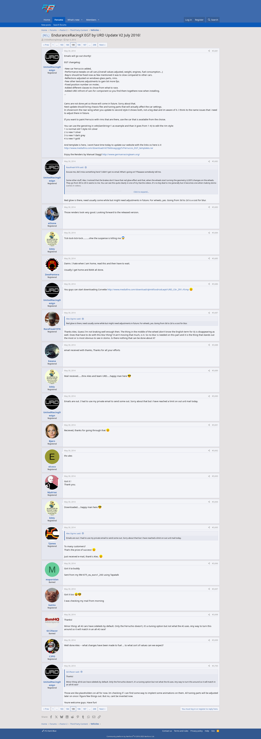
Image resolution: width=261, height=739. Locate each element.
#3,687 (215, 312)
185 (73, 44)
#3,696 (215, 563)
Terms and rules (181, 730)
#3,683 (215, 207)
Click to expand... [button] (141, 191)
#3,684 (215, 232)
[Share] (209, 51)
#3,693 (215, 476)
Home (47, 19)
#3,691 (215, 425)
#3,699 (215, 640)
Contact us (167, 730)
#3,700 (215, 666)
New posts (46, 24)
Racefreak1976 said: (75, 167)
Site (213, 730)
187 (84, 44)
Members (91, 19)
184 (67, 44)
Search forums (59, 24)
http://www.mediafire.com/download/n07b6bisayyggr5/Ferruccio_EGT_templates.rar (108, 147)
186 (79, 44)
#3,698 (215, 614)
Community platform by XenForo (131, 736)
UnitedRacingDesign (53, 39)
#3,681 (215, 51)
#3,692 (215, 450)
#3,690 (215, 396)
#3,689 (215, 370)
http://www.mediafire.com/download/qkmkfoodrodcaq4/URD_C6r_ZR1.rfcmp (148, 289)
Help (207, 730)
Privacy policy (196, 730)
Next (101, 44)
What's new (73, 19)
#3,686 (215, 284)
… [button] (57, 44)
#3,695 (215, 527)
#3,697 (215, 589)
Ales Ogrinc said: (73, 318)
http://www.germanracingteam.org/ (121, 154)
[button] (82, 20)
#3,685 (215, 258)
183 (61, 44)
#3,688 (215, 345)
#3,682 (215, 161)
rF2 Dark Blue (50, 730)
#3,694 (215, 502)
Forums (59, 19)
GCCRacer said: (72, 671)
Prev (47, 44)
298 (94, 44)
